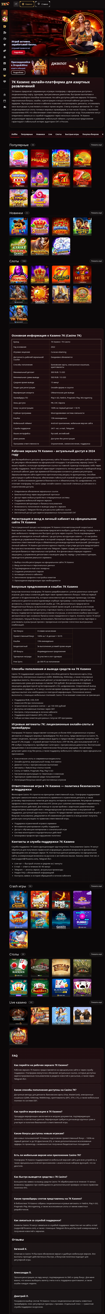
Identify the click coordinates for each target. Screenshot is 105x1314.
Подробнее (18, 52)
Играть (18, 166)
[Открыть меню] (16, 4)
